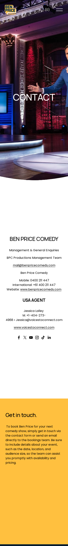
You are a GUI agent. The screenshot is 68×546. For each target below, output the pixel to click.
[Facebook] (19, 337)
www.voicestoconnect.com (34, 327)
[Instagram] (37, 337)
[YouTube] (31, 337)
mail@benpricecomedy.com (34, 265)
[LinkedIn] (49, 337)
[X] (25, 337)
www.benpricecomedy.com (40, 289)
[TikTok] (43, 337)
